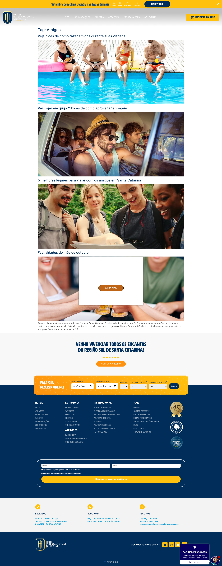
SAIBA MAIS (111, 288)
